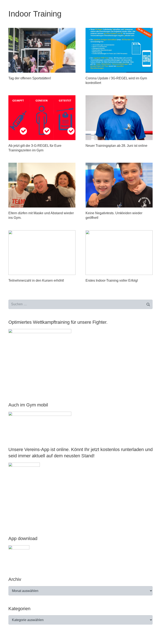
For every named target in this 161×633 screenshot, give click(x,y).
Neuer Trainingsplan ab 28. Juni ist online (116, 145)
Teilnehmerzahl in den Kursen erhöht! (36, 280)
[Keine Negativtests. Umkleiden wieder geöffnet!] (119, 185)
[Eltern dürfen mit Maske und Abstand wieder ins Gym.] (41, 185)
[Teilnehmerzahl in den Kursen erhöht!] (41, 252)
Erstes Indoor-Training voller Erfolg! (112, 280)
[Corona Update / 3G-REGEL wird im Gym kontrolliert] (119, 50)
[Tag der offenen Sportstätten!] (41, 50)
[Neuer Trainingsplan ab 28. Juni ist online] (119, 117)
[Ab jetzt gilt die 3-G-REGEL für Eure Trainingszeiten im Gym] (41, 117)
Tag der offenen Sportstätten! (29, 78)
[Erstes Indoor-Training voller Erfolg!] (119, 252)
